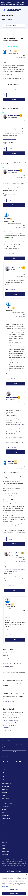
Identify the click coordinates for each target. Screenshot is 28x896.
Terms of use (19, 871)
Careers (3, 826)
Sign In (9, 20)
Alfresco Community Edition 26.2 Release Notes (14, 672)
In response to (15, 223)
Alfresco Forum (5, 32)
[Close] (26, 875)
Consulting (4, 812)
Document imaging (6, 818)
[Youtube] (20, 761)
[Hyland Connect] (11, 10)
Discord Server (7, 730)
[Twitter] (7, 761)
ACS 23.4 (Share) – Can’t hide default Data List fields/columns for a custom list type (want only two (14, 696)
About (3, 829)
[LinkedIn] (16, 761)
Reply (14, 99)
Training (3, 848)
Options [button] (26, 32)
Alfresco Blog (6, 658)
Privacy (7, 871)
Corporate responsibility (7, 835)
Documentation (5, 851)
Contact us (14, 752)
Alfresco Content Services (10, 721)
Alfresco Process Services (13, 84)
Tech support (5, 855)
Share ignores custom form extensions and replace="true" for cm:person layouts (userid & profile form (13, 683)
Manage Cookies (14, 889)
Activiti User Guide (12, 421)
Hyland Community (7, 15)
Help (3, 20)
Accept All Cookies (14, 893)
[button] (5, 95)
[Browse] (24, 19)
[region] (14, 884)
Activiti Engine (14, 89)
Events (3, 845)
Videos (3, 795)
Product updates (5, 799)
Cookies (12, 871)
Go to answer (14, 46)
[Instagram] (12, 761)
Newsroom (4, 838)
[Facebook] (3, 761)
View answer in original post (9, 139)
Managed (4, 809)
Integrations (4, 779)
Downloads (4, 792)
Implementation (5, 806)
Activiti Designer (7, 89)
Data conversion (5, 815)
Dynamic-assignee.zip (9, 142)
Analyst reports (5, 773)
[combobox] (14, 26)
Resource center (5, 786)
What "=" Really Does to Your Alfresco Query (13, 664)
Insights (3, 776)
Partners (3, 832)
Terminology (5, 789)
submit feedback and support (15, 4)
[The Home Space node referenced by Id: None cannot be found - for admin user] (22, 162)
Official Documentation (9, 725)
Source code (6, 728)
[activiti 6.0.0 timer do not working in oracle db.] (25, 162)
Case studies (4, 770)
